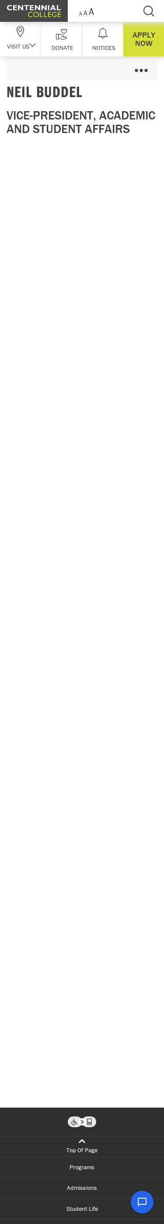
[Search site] (149, 11)
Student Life (82, 1209)
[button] (61, 39)
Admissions (82, 1188)
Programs (82, 1167)
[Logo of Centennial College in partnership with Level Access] (82, 1122)
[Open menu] (141, 71)
